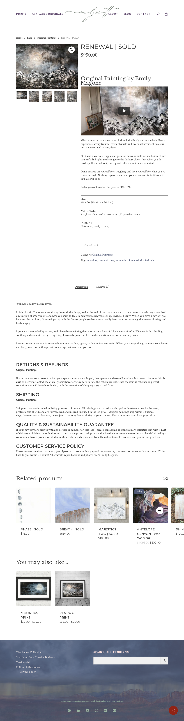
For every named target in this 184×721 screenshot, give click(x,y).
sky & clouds (147, 260)
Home (19, 37)
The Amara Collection (29, 652)
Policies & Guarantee (28, 667)
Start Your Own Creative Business (35, 657)
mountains (122, 260)
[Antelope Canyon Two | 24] (150, 505)
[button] (71, 49)
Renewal (134, 260)
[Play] (124, 111)
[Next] (72, 96)
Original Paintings (46, 37)
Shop (29, 37)
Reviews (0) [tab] (102, 287)
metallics (92, 260)
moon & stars (106, 260)
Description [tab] (81, 287)
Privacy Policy (28, 672)
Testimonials (23, 662)
